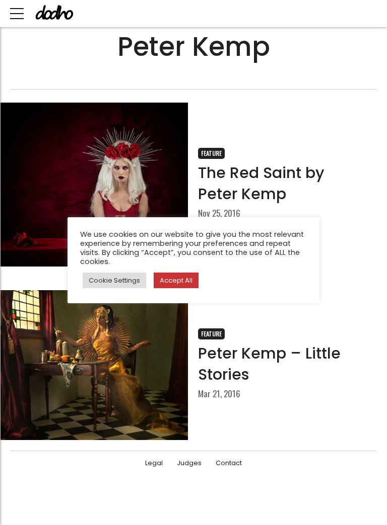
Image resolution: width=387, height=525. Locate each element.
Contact (229, 463)
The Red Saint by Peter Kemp (261, 183)
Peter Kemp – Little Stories (269, 363)
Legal (154, 463)
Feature (211, 153)
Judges (189, 463)
